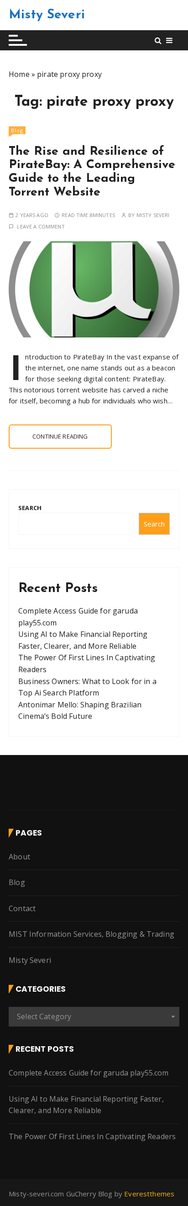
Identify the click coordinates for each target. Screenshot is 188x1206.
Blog (17, 130)
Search (30, 508)
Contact (22, 908)
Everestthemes (149, 1193)
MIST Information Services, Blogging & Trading (91, 934)
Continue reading (60, 436)
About (19, 857)
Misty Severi (47, 15)
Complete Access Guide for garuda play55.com (88, 1073)
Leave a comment (40, 226)
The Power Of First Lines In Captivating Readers (92, 1136)
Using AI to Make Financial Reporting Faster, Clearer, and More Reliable (86, 1105)
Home (19, 74)
